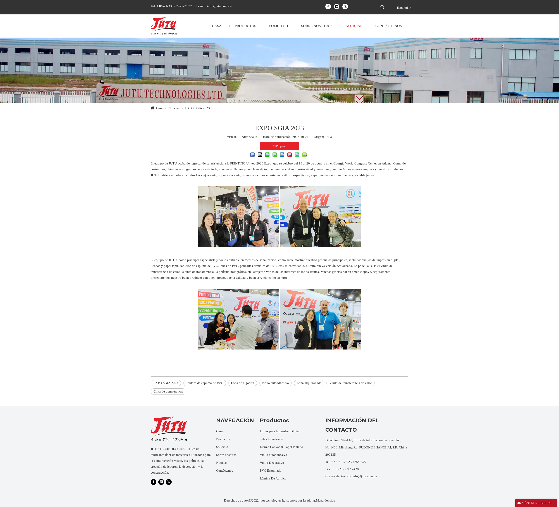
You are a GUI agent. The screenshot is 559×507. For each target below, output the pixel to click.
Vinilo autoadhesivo (273, 455)
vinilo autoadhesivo (275, 383)
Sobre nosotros (226, 455)
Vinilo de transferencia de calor (350, 383)
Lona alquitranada (309, 383)
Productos (223, 439)
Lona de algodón (242, 383)
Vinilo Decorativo (272, 462)
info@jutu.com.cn (219, 6)
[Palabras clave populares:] (382, 7)
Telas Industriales (271, 439)
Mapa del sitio (325, 500)
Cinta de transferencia (168, 391)
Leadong (309, 500)
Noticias (221, 462)
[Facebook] (328, 6)
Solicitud (222, 447)
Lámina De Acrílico (273, 478)
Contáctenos (224, 470)
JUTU (328, 136)
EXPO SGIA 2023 (166, 383)
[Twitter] (345, 6)
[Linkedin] (336, 6)
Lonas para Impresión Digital (280, 431)
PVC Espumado (270, 470)
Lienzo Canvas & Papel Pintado (281, 447)
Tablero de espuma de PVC (204, 383)
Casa (219, 431)
